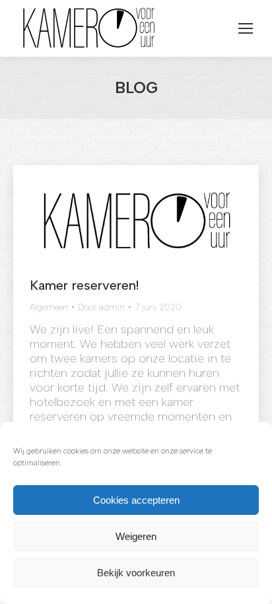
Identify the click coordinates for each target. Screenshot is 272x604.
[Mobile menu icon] (245, 28)
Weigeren (136, 536)
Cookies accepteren (136, 500)
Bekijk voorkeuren (136, 572)
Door (101, 307)
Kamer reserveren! (84, 285)
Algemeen (49, 307)
